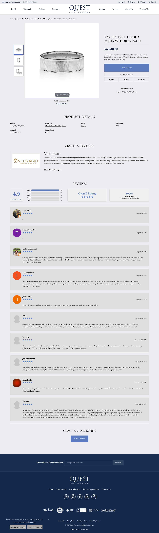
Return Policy (61, 521)
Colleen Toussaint (29, 249)
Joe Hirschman (28, 358)
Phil (24, 315)
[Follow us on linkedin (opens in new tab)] (86, 496)
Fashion (42, 9)
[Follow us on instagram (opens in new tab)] (66, 496)
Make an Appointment (90, 489)
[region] (62, 60)
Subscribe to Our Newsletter (50, 462)
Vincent (25, 401)
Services (115, 9)
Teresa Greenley (29, 230)
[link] (11, 2)
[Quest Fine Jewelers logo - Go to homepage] (79, 9)
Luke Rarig (27, 380)
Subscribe (118, 463)
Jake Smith (27, 296)
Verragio (83, 126)
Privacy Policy (70, 521)
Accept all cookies (35, 527)
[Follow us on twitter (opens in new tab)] (80, 496)
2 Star (28, 198)
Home (11, 19)
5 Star (28, 190)
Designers (55, 9)
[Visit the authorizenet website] (60, 510)
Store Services (61, 489)
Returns (126, 79)
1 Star (28, 200)
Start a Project (74, 489)
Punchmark (84, 529)
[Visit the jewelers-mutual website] (108, 510)
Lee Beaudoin (28, 273)
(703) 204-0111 (61, 104)
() (61, 190)
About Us (129, 9)
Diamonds (27, 9)
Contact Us (144, 9)
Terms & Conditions (82, 521)
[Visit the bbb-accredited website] (81, 510)
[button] (121, 2)
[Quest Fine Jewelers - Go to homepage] (79, 480)
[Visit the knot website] (48, 510)
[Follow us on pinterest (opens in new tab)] (73, 496)
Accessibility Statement (95, 521)
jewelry (17, 19)
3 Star (28, 195)
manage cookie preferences (24, 522)
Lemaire (25, 337)
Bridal (13, 9)
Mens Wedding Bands (27, 19)
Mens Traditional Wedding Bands (43, 19)
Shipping (111, 79)
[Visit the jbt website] (70, 510)
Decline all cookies (17, 527)
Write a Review (79, 438)
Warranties (141, 79)
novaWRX (26, 211)
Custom (102, 9)
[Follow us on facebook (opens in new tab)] (93, 496)
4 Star (28, 193)
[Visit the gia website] (94, 510)
